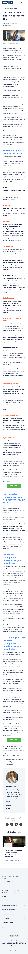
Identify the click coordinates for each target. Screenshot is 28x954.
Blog (15, 8)
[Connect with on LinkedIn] (7, 808)
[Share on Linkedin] (11, 824)
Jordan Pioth (7, 25)
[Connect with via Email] (9, 808)
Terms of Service (10, 950)
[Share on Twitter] (16, 824)
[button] (25, 847)
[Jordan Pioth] (12, 777)
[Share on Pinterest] (20, 824)
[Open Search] (21, 2)
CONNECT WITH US (14, 486)
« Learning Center (8, 8)
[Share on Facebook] (7, 824)
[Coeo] (9, 2)
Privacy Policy (18, 950)
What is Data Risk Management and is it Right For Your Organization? (14, 762)
